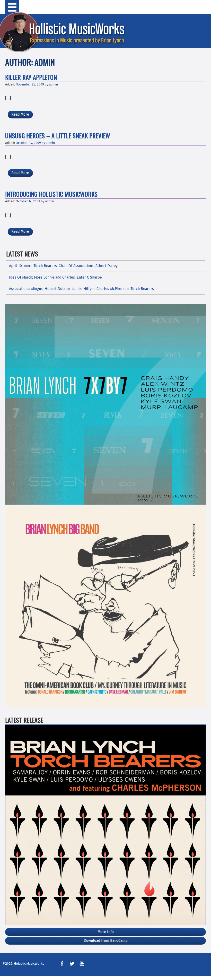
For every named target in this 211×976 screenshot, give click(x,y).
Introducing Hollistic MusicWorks (51, 193)
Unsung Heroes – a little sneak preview (57, 135)
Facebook (62, 964)
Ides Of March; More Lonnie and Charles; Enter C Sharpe (55, 277)
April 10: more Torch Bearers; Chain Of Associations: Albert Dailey (63, 266)
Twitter (72, 964)
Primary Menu (12, 7)
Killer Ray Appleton (31, 77)
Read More (20, 114)
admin (53, 84)
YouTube (82, 964)
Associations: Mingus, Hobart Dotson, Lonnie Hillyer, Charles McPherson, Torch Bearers (81, 289)
